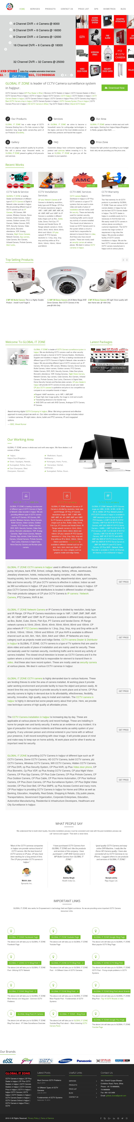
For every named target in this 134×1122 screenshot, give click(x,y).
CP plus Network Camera (47, 199)
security (75, 212)
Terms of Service (47, 1118)
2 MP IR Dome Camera (97, 300)
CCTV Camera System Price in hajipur (74, 101)
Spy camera (24, 236)
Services (35, 9)
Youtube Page (97, 1027)
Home (22, 9)
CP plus (55, 232)
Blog (123, 9)
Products (50, 9)
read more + (28, 185)
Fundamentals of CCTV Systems (49, 1097)
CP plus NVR (74, 541)
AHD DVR (39, 402)
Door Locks (10, 245)
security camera (78, 242)
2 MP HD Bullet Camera (15, 300)
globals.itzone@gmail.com (116, 1095)
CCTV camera (75, 196)
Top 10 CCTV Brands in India (112, 998)
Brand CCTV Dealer (77, 104)
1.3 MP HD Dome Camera (57, 300)
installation (74, 209)
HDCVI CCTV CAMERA (26, 502)
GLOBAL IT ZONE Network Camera (26, 609)
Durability (20, 132)
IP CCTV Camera (67, 502)
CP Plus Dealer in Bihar (34, 93)
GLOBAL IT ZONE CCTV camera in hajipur (29, 567)
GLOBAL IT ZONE (17, 83)
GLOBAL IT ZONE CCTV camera (24, 678)
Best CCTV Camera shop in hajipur (18, 101)
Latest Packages (101, 342)
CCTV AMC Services (80, 191)
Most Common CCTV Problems (49, 1080)
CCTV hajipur (66, 95)
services (61, 150)
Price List (83, 9)
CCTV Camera (17, 201)
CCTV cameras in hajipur (82, 246)
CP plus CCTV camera (42, 387)
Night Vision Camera (22, 234)
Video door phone (82, 766)
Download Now (116, 87)
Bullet (60, 218)
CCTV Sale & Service (17, 191)
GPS (96, 9)
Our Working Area (20, 439)
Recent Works (14, 165)
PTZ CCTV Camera (108, 502)
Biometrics (110, 9)
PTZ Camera (31, 628)
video (93, 234)
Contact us (73, 1097)
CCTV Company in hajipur (36, 411)
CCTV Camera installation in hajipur (31, 717)
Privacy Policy (33, 1118)
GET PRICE (124, 581)
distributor (120, 243)
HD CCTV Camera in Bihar (37, 104)
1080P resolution (48, 394)
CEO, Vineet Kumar (18, 424)
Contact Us (67, 9)
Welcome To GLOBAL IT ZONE (25, 342)
